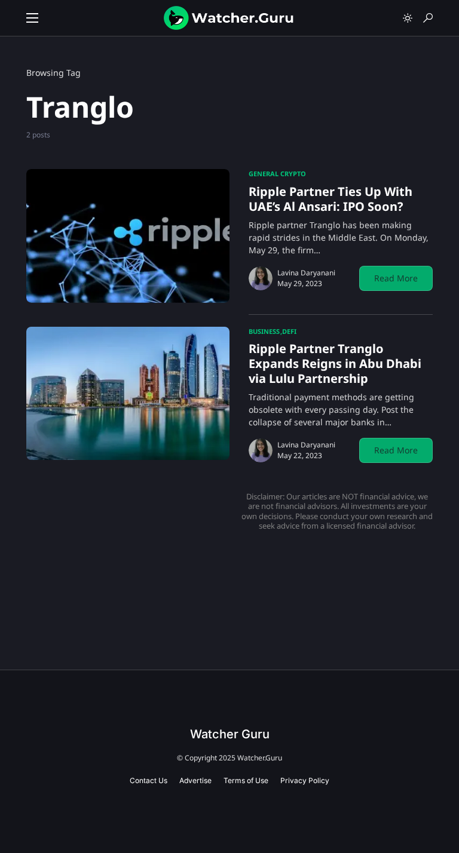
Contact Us (148, 780)
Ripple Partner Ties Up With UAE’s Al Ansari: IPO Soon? (330, 199)
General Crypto (277, 173)
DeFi (289, 331)
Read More (396, 278)
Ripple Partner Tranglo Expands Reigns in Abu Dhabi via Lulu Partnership (335, 363)
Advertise (195, 780)
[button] (32, 18)
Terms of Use (246, 780)
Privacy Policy (304, 780)
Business (264, 331)
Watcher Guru (230, 734)
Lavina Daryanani (306, 273)
